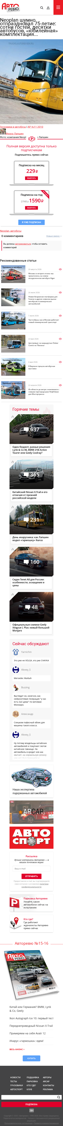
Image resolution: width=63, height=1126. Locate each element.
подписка (31, 1104)
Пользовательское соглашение (18, 1123)
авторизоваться (23, 244)
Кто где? (31, 1085)
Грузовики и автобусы (13, 126)
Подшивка (32, 1077)
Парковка (32, 1081)
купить (31, 1058)
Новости (15, 1077)
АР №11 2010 (35, 126)
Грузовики (16, 1085)
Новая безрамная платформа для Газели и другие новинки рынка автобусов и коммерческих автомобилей (42, 300)
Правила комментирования (46, 1123)
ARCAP (46, 1081)
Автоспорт (16, 1089)
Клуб (29, 1089)
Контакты (48, 1085)
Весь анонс (16, 1049)
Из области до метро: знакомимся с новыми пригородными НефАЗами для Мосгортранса (43, 391)
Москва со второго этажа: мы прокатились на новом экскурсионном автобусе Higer (41, 275)
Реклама (48, 1089)
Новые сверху (53, 236)
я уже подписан (31, 222)
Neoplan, (5, 230)
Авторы (47, 1077)
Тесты (13, 1081)
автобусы (15, 230)
